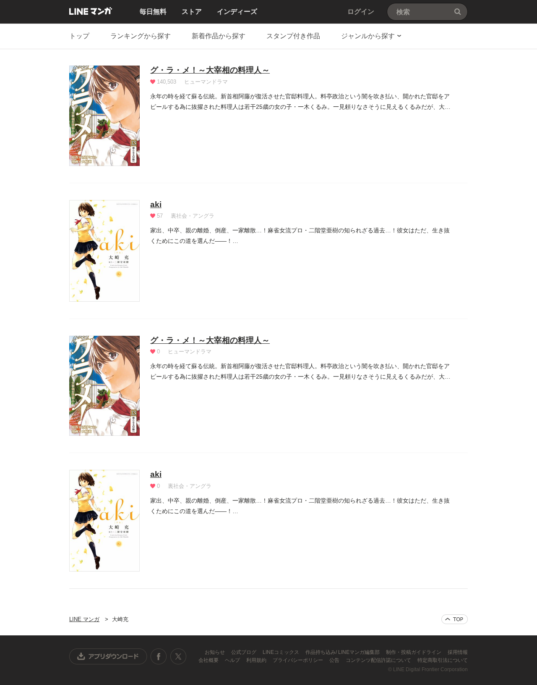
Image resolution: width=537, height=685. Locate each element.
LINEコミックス (281, 652)
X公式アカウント (178, 656)
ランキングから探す (140, 36)
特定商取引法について (442, 660)
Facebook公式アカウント (158, 656)
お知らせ (215, 652)
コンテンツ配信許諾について (379, 660)
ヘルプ (233, 660)
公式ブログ (244, 652)
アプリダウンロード (108, 656)
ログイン (360, 11)
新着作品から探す (218, 36)
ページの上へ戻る (454, 619)
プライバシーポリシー (298, 660)
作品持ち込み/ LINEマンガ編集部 (343, 652)
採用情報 (458, 652)
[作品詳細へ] (104, 116)
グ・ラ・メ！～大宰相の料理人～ (210, 70)
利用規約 (257, 660)
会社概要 (209, 660)
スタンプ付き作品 (293, 36)
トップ (79, 36)
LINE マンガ (90, 11)
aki (156, 204)
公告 (335, 660)
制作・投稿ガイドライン (414, 652)
